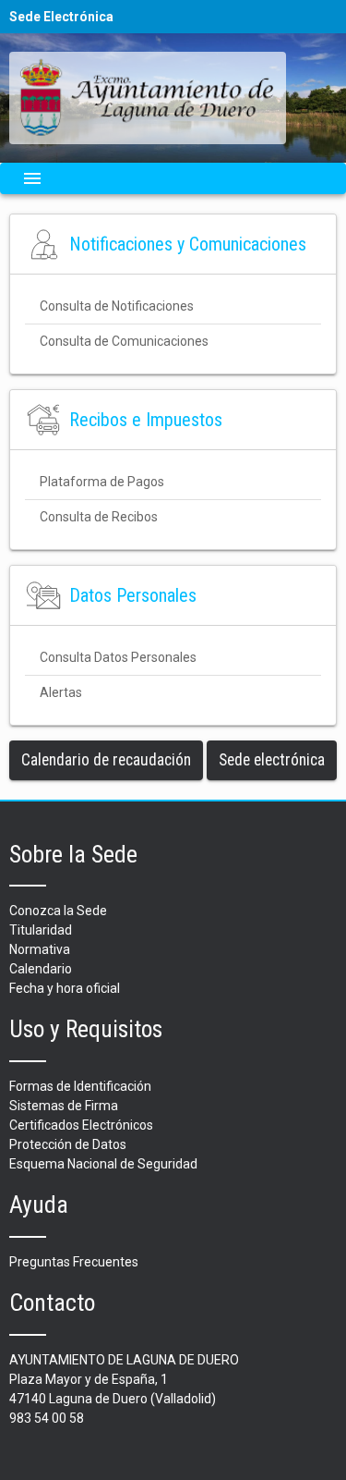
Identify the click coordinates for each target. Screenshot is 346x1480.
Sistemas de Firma (63, 1105)
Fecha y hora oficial (64, 988)
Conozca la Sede (58, 910)
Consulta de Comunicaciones (124, 341)
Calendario (40, 968)
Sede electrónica (272, 760)
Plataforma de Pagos (102, 481)
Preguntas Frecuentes (73, 1261)
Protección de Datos (67, 1144)
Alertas (61, 692)
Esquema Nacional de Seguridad (103, 1163)
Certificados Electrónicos (81, 1125)
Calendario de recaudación (106, 760)
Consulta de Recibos (99, 516)
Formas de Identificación (80, 1086)
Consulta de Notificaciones (117, 306)
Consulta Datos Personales (118, 657)
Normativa (39, 949)
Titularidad (40, 930)
